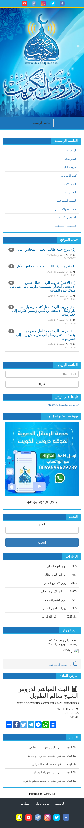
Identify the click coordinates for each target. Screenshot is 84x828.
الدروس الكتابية (67, 217)
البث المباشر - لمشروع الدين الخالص (51, 747)
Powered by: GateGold (42, 793)
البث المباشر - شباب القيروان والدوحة (50, 755)
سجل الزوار (42, 803)
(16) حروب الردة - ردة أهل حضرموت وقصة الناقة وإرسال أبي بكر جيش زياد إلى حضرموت (46, 335)
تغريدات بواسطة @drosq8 (63, 404)
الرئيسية (72, 150)
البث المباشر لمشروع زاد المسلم (53, 772)
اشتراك (42, 384)
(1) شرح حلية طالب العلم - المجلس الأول (46, 266)
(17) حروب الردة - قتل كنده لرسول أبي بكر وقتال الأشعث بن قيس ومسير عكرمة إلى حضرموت (44, 310)
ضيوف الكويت (68, 167)
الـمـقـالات (70, 184)
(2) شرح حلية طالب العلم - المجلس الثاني (46, 250)
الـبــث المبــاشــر (66, 200)
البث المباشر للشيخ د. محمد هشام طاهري (48, 780)
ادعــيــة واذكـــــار (66, 209)
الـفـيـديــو (71, 192)
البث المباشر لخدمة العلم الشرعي (52, 764)
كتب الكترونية (68, 175)
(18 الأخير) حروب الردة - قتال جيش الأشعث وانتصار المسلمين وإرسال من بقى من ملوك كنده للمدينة (43, 286)
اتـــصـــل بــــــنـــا (66, 225)
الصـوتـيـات (70, 158)
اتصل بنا (25, 803)
